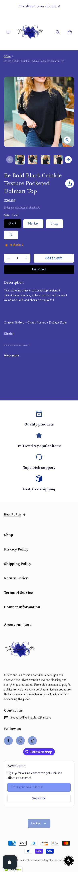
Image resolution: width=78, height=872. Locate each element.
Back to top (12, 514)
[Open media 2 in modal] (39, 112)
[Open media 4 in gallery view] (58, 159)
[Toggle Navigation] (8, 32)
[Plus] (26, 258)
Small (12, 223)
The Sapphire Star (21, 860)
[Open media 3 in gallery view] (45, 159)
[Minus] (8, 258)
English (36, 823)
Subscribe (39, 798)
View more (11, 355)
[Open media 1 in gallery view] (20, 159)
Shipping (9, 208)
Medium (33, 224)
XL (11, 235)
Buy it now (39, 269)
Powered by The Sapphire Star (52, 860)
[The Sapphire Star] (30, 32)
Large (54, 224)
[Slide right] (68, 159)
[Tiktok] (32, 740)
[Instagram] (20, 740)
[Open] (10, 862)
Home (7, 56)
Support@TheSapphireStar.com (30, 718)
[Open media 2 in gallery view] (32, 159)
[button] (57, 32)
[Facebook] (8, 740)
